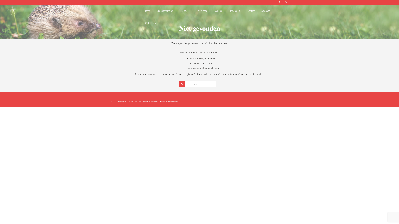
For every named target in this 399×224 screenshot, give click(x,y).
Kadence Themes (153, 101)
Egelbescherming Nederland (169, 101)
